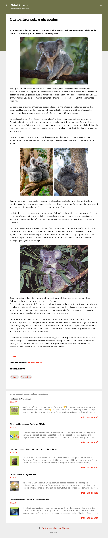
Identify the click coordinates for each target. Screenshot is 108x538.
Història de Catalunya (20, 399)
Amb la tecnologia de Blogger (55, 528)
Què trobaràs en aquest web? (23, 474)
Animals (14, 377)
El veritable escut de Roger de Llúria (27, 424)
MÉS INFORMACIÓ (89, 417)
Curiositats (26, 377)
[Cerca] (101, 6)
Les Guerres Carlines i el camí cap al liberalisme (33, 449)
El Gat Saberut (19, 5)
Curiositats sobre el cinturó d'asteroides (29, 499)
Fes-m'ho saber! (34, 362)
